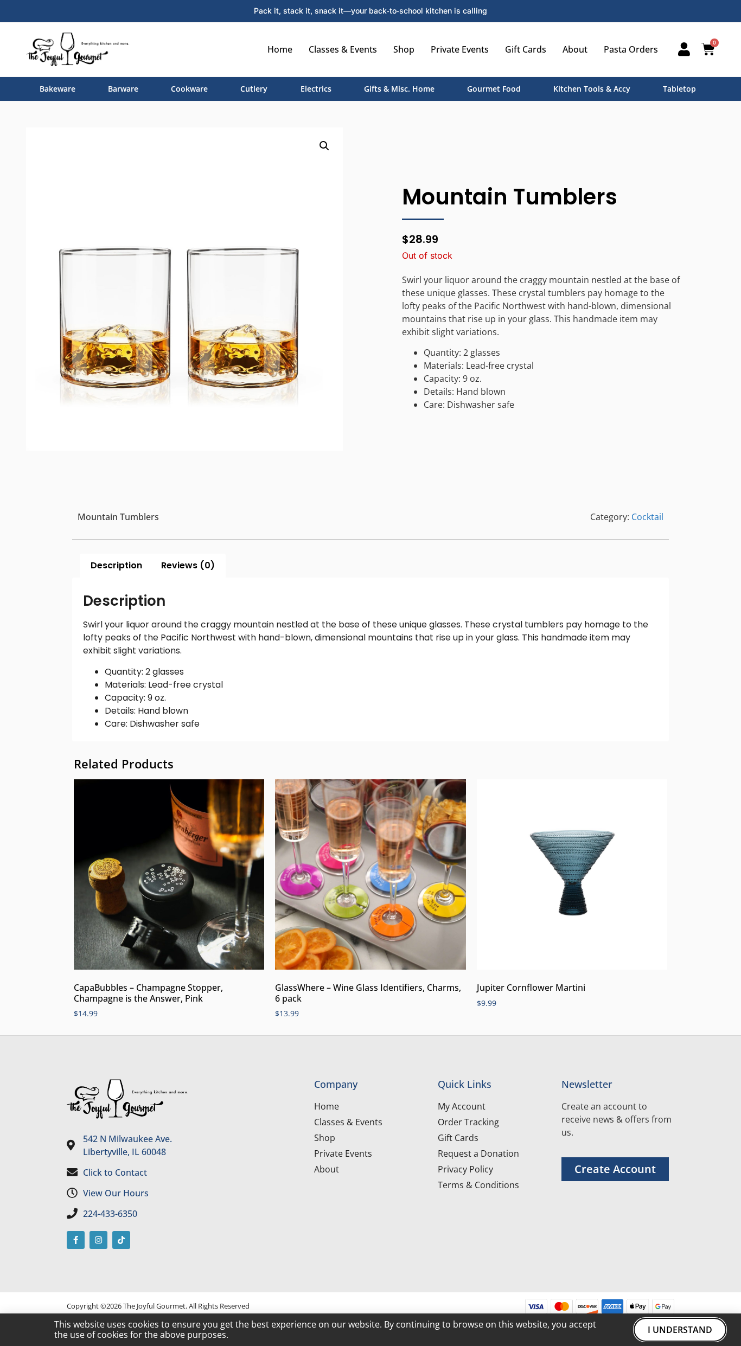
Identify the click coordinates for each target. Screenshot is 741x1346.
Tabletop (679, 89)
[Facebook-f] (76, 1240)
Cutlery (253, 89)
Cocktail (647, 517)
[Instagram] (98, 1240)
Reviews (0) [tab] (188, 565)
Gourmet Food (494, 89)
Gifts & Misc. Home (399, 89)
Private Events (460, 49)
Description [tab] (116, 565)
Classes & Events (343, 49)
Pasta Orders (631, 49)
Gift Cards (525, 49)
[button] (324, 146)
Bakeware (57, 89)
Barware (123, 89)
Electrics (316, 89)
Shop (403, 49)
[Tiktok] (121, 1240)
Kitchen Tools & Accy (591, 89)
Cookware (189, 89)
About (575, 49)
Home (279, 49)
